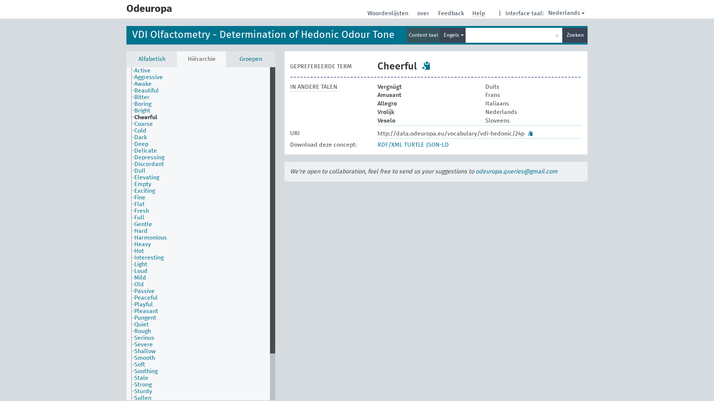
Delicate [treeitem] (145, 151)
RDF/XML (389, 145)
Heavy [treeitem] (142, 244)
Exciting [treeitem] (144, 191)
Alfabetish (151, 59)
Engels (452, 35)
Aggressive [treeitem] (148, 77)
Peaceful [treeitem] (146, 298)
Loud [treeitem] (141, 271)
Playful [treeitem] (143, 304)
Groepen (250, 59)
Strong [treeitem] (143, 385)
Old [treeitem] (139, 284)
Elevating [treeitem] (146, 177)
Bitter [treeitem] (141, 97)
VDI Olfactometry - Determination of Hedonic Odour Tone (263, 35)
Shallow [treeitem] (145, 351)
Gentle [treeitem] (143, 224)
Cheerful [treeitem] (145, 117)
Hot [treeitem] (139, 251)
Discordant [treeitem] (149, 164)
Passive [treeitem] (144, 291)
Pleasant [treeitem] (146, 311)
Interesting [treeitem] (149, 258)
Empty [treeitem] (142, 184)
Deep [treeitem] (141, 144)
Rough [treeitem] (142, 331)
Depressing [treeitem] (149, 157)
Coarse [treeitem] (143, 124)
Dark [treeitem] (140, 137)
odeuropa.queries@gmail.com (516, 172)
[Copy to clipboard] (426, 66)
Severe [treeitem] (143, 345)
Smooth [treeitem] (144, 358)
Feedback (452, 13)
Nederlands (564, 13)
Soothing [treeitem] (146, 371)
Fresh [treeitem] (141, 211)
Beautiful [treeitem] (146, 91)
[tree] (200, 233)
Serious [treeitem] (144, 338)
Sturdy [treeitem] (143, 391)
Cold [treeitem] (140, 131)
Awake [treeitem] (143, 84)
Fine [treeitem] (139, 197)
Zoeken (575, 35)
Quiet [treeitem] (141, 324)
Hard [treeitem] (141, 231)
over (424, 13)
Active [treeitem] (142, 71)
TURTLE (414, 145)
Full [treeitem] (139, 218)
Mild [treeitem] (140, 278)
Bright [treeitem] (142, 111)
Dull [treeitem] (139, 171)
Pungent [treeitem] (145, 318)
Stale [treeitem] (141, 378)
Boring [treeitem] (142, 104)
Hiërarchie (202, 59)
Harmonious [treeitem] (150, 238)
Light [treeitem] (140, 264)
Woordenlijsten (388, 13)
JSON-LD (437, 145)
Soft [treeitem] (139, 365)
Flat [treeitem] (139, 204)
